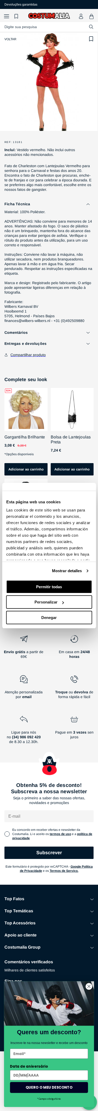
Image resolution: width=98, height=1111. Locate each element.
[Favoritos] (17, 16)
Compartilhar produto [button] (28, 355)
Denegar (49, 617)
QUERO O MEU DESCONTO (49, 1087)
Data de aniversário (29, 1066)
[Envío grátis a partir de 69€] (24, 648)
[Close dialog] (89, 986)
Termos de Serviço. (64, 871)
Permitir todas (49, 587)
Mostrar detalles (67, 571)
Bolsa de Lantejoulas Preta (71, 439)
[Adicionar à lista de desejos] (91, 39)
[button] (6, 16)
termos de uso (60, 834)
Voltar (10, 39)
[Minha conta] (81, 16)
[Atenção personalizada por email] (24, 689)
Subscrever (49, 852)
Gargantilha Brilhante (24, 437)
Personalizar (45, 602)
